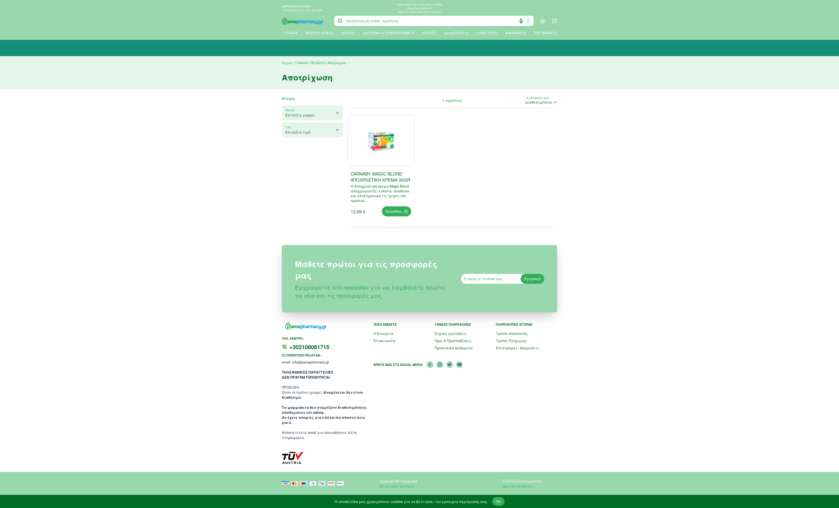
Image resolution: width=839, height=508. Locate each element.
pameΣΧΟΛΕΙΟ (456, 32)
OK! (498, 501)
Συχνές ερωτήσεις (450, 333)
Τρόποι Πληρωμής (511, 340)
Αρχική (287, 63)
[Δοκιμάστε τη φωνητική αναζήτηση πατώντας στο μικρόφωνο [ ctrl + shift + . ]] (521, 21)
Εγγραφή (532, 278)
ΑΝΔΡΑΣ (348, 32)
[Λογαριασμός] (542, 21)
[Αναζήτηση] (340, 21)
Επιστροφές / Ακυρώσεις (517, 347)
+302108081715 (309, 347)
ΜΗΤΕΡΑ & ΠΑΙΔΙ (319, 32)
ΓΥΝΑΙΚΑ (290, 32)
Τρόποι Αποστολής (512, 333)
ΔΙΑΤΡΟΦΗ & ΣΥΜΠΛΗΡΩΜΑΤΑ (389, 32)
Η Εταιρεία (383, 333)
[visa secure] (323, 483)
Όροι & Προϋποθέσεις (453, 340)
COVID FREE (487, 32)
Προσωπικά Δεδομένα (454, 347)
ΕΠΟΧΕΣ (429, 32)
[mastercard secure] (332, 483)
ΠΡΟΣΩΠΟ (317, 63)
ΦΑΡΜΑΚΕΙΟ (515, 32)
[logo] (305, 21)
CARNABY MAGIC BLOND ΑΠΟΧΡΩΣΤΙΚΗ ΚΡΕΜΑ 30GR (380, 176)
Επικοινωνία (384, 340)
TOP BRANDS (545, 32)
